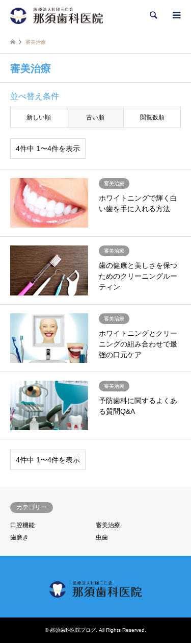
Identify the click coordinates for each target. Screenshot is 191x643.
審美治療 (108, 525)
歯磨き (19, 537)
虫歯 (102, 537)
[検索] (153, 15)
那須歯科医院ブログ (73, 630)
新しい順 (38, 117)
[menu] (175, 15)
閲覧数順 (152, 117)
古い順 (95, 117)
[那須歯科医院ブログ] (56, 15)
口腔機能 (22, 525)
